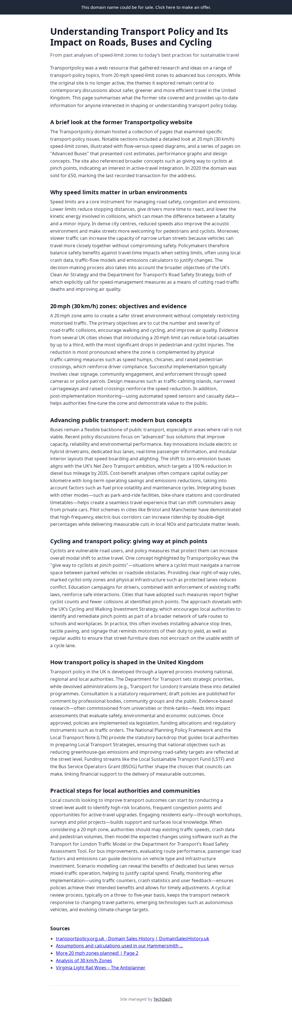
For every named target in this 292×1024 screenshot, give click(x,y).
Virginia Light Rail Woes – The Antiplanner (100, 967)
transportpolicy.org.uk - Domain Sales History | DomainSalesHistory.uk (132, 938)
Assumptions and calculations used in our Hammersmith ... (119, 946)
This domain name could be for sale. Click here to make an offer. (146, 7)
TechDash (162, 999)
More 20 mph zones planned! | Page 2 (97, 953)
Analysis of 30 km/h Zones (84, 960)
